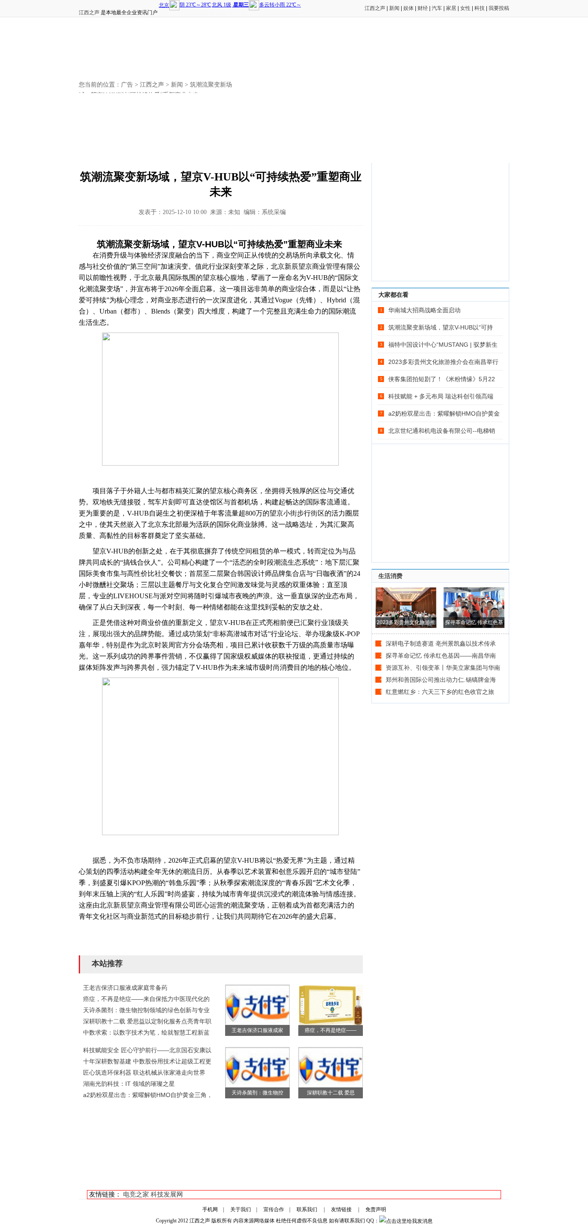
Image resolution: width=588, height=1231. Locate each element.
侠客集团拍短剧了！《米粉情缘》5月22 (441, 379)
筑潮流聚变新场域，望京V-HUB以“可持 (440, 327)
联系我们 (307, 1209)
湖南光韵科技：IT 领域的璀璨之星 (129, 1083)
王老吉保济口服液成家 (257, 1030)
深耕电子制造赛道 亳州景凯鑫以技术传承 (441, 643)
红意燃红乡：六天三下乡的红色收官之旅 (440, 691)
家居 (451, 8)
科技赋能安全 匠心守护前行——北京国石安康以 (147, 1050)
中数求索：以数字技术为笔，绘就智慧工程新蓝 (146, 1032)
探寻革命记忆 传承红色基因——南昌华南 (441, 655)
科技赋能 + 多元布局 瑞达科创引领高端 (440, 396)
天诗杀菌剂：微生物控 (257, 1093)
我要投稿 (499, 8)
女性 (465, 8)
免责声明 (375, 1209)
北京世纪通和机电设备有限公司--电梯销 (441, 430)
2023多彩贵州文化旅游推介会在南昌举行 (443, 361)
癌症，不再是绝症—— (330, 1030)
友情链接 (341, 1209)
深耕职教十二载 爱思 (331, 1093)
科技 (479, 8)
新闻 (394, 8)
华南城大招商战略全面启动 (424, 310)
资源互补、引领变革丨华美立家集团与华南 (443, 667)
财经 (423, 8)
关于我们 (240, 1209)
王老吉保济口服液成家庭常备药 (125, 987)
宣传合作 (273, 1209)
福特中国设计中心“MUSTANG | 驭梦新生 (443, 344)
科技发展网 (167, 1194)
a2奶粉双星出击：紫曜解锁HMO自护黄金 (444, 413)
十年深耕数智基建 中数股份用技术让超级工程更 (147, 1061)
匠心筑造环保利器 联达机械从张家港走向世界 (144, 1072)
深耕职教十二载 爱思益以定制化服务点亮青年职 (147, 1021)
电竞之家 (136, 1194)
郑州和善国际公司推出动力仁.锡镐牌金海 (441, 679)
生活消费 (390, 575)
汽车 (437, 8)
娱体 (408, 8)
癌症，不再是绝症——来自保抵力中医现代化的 (146, 998)
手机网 (210, 1209)
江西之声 (89, 12)
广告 (127, 84)
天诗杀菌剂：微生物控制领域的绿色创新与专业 (146, 1010)
